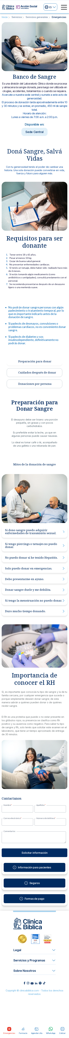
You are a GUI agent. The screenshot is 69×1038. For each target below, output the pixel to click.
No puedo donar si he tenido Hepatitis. (31, 557)
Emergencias (9, 1033)
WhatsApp (50, 1033)
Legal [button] (17, 950)
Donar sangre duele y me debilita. (28, 590)
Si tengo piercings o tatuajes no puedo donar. (31, 545)
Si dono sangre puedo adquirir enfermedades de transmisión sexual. (30, 531)
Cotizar (62, 1033)
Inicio (5, 17)
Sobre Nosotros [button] (24, 970)
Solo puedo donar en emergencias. (28, 568)
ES (50, 6)
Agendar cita (36, 1033)
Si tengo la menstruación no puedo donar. (33, 600)
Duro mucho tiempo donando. (25, 611)
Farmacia (23, 1033)
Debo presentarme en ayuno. (24, 579)
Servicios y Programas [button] (29, 960)
